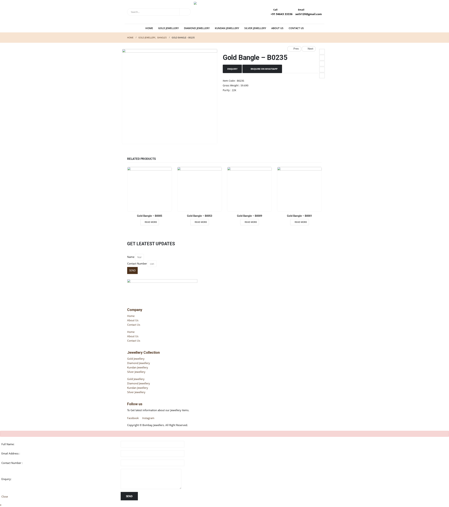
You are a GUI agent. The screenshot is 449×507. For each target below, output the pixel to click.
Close (4, 496)
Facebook (322, 51)
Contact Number (137, 263)
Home (149, 28)
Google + (322, 69)
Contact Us (296, 28)
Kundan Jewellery (227, 28)
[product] (149, 189)
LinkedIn (322, 63)
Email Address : (10, 453)
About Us (277, 28)
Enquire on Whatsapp (264, 68)
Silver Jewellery (255, 28)
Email (322, 75)
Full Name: (7, 444)
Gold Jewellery (168, 28)
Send (129, 496)
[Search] (185, 11)
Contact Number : (12, 463)
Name (130, 257)
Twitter (322, 57)
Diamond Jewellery (197, 28)
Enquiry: (6, 479)
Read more (151, 222)
